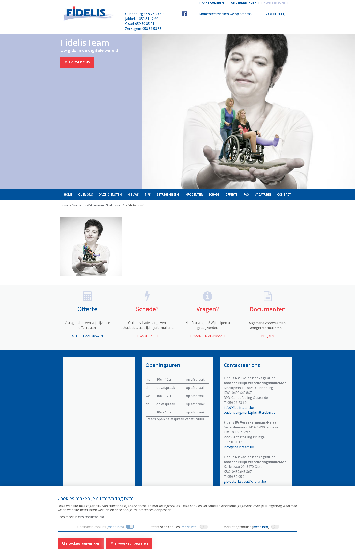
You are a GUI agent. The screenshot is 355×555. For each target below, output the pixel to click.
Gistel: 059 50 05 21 (139, 23)
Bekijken (267, 336)
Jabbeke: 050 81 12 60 (141, 18)
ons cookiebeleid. (91, 517)
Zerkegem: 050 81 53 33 (143, 28)
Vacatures (263, 194)
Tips (147, 194)
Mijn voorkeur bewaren (129, 543)
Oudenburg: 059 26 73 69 (144, 14)
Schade (214, 194)
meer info (115, 527)
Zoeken (273, 14)
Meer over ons (77, 62)
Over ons (85, 194)
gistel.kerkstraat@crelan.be (245, 481)
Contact (284, 194)
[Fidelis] (89, 13)
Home (68, 194)
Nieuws (133, 194)
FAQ (246, 194)
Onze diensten (110, 194)
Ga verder (147, 336)
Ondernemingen (244, 3)
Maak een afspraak (207, 336)
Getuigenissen (167, 194)
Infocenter (194, 194)
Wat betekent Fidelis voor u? (105, 205)
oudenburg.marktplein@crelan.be (249, 412)
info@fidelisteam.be (239, 407)
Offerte (231, 194)
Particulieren (213, 3)
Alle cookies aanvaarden (81, 543)
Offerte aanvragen (87, 336)
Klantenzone (274, 3)
